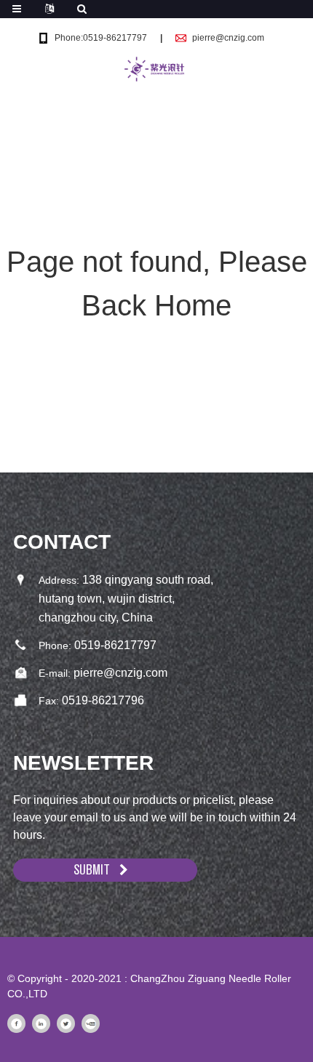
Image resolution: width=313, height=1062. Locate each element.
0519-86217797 (115, 645)
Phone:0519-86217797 (101, 38)
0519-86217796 (103, 700)
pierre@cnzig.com (228, 38)
